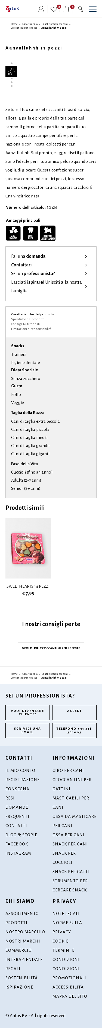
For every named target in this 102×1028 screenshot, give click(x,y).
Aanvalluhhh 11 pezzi (54, 28)
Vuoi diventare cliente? (27, 712)
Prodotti (16, 922)
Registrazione (22, 779)
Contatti (16, 825)
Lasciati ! (46, 286)
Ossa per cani (68, 834)
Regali (12, 968)
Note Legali (66, 913)
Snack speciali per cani (55, 24)
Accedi (74, 711)
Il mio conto (20, 770)
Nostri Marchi (22, 941)
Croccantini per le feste (24, 28)
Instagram (18, 853)
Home (14, 24)
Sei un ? (33, 273)
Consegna (17, 788)
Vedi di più (51, 648)
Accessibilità (68, 987)
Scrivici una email (27, 730)
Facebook (16, 844)
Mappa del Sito (69, 996)
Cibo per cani (68, 770)
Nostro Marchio (25, 932)
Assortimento (30, 24)
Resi (10, 798)
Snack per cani (70, 844)
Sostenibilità (21, 978)
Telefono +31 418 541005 (74, 730)
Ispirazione (19, 987)
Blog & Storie (21, 834)
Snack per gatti (71, 871)
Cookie (60, 941)
